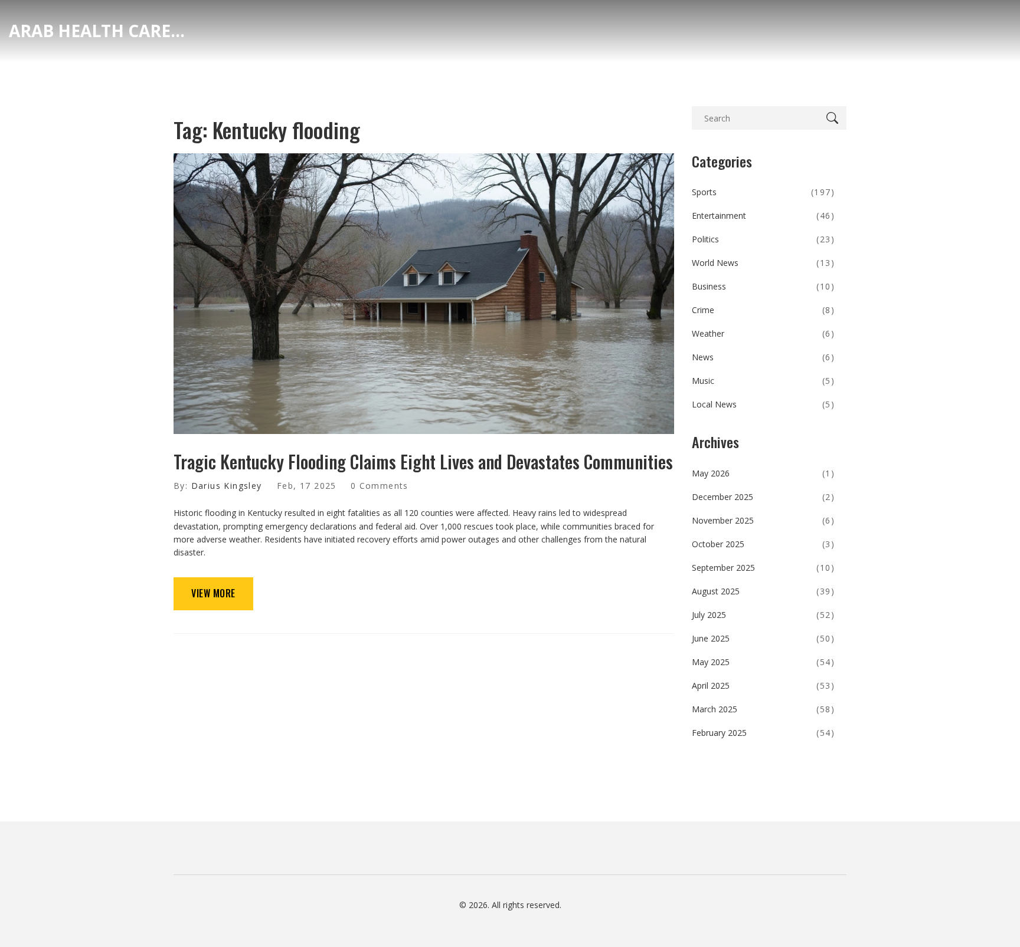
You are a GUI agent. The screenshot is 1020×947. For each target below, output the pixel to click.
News (763, 357)
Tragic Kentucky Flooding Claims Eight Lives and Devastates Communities (423, 461)
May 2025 (763, 661)
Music (763, 380)
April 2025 (763, 685)
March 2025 (763, 709)
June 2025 (763, 638)
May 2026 (763, 473)
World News (763, 262)
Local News (763, 404)
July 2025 (763, 614)
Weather (763, 333)
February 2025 (763, 732)
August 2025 (763, 591)
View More (213, 593)
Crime (763, 309)
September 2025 (763, 567)
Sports (763, 192)
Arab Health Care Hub (97, 30)
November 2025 (763, 520)
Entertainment (763, 215)
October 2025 (763, 544)
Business (763, 286)
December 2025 (763, 496)
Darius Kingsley (226, 485)
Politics (763, 239)
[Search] (834, 118)
